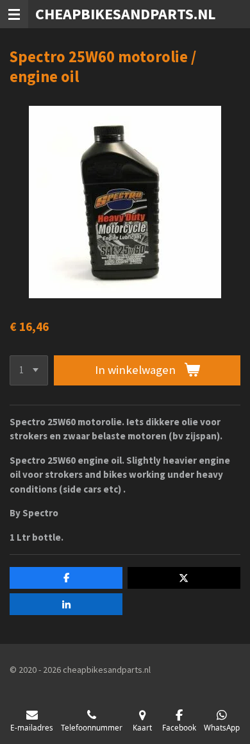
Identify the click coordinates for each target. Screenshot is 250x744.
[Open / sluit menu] (14, 14)
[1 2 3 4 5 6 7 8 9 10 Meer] (29, 370)
